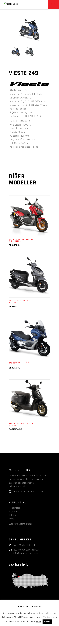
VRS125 (13, 306)
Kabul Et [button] (47, 621)
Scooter (12, 302)
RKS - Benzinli (15, 241)
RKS (27, 239)
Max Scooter (14, 239)
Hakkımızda (14, 508)
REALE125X (14, 245)
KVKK (12, 519)
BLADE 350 (14, 367)
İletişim (12, 515)
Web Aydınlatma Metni (20, 524)
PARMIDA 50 (15, 429)
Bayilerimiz (14, 511)
